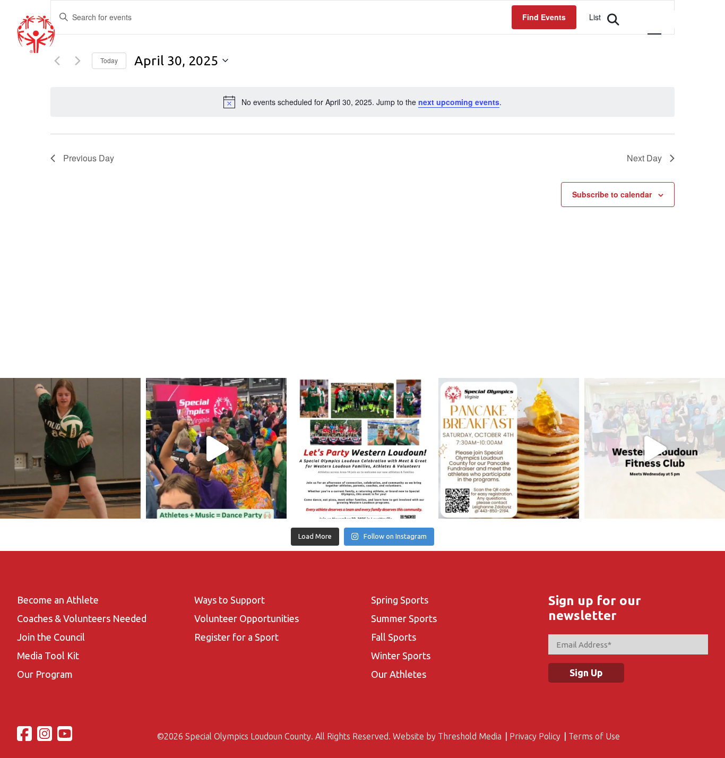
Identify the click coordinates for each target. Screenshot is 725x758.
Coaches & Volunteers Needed (81, 618)
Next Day (644, 158)
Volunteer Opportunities (246, 618)
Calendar (415, 45)
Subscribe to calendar (612, 194)
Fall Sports (393, 637)
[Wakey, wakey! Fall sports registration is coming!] (70, 448)
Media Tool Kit (48, 655)
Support (690, 45)
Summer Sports (404, 618)
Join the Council (51, 637)
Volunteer (519, 45)
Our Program (45, 674)
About (262, 45)
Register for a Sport (236, 637)
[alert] (362, 102)
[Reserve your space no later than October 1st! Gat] (508, 448)
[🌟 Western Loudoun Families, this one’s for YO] (362, 448)
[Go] (613, 19)
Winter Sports (400, 655)
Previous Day (88, 158)
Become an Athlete (58, 600)
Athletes (312, 45)
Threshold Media (470, 736)
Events (363, 45)
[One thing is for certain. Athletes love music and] (216, 448)
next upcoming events (458, 102)
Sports (466, 45)
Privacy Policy (535, 736)
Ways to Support (229, 600)
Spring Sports (399, 600)
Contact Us (631, 45)
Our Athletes (398, 674)
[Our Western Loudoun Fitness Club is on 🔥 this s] (654, 448)
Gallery (574, 45)
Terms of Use (594, 736)
